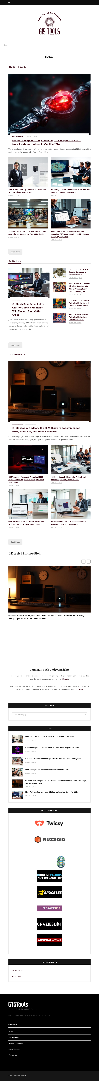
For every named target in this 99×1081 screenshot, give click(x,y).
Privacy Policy (13, 1037)
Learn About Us (14, 1049)
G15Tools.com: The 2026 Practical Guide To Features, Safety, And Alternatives (68, 522)
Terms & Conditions (15, 1043)
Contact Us (12, 1055)
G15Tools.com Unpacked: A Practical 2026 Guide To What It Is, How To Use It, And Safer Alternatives (26, 480)
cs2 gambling (17, 970)
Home (10, 1032)
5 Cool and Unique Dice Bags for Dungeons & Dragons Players (78, 272)
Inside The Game (17, 67)
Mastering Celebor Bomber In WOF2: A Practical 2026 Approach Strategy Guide (70, 190)
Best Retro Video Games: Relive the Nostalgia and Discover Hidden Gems (79, 303)
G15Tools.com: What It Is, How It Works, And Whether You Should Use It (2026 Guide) (26, 522)
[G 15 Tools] (49, 23)
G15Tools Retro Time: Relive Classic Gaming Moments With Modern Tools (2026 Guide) (28, 309)
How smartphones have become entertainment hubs (47, 769)
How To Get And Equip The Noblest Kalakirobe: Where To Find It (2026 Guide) (27, 190)
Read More (15, 252)
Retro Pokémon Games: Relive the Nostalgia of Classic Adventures (78, 317)
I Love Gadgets (17, 354)
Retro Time (15, 261)
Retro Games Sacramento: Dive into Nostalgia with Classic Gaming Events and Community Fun (79, 287)
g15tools (65, 679)
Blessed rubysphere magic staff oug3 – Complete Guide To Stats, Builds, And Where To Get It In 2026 (46, 142)
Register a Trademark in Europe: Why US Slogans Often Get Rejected (53, 758)
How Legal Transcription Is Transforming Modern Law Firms (49, 736)
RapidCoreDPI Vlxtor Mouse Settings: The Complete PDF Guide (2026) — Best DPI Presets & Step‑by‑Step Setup (70, 234)
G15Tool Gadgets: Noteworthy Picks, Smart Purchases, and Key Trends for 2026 (68, 478)
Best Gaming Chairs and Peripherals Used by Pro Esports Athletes (52, 747)
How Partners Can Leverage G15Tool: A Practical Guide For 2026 (51, 792)
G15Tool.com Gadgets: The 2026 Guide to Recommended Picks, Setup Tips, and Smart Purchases (46, 429)
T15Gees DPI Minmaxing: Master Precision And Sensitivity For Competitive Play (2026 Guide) (27, 232)
